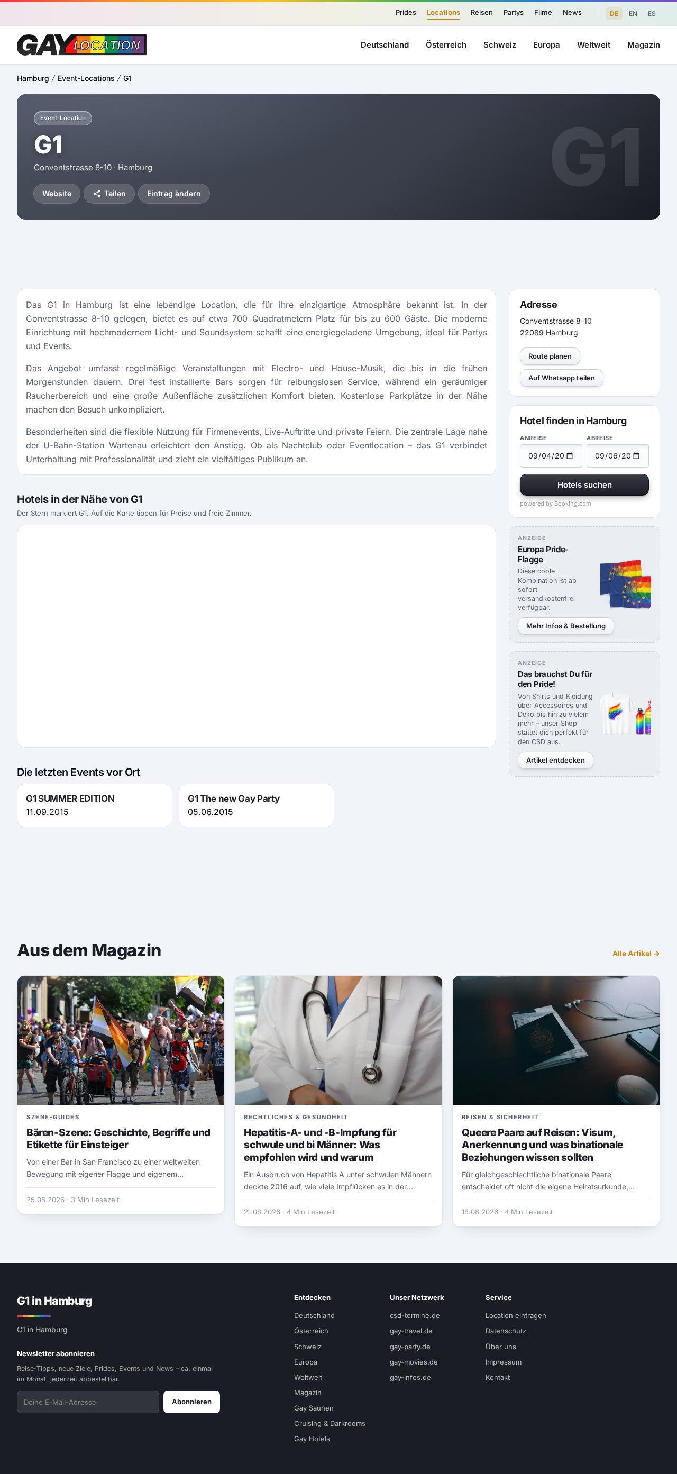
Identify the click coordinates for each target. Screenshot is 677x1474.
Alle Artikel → (636, 953)
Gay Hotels (312, 1438)
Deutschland (385, 45)
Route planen (550, 356)
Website (56, 193)
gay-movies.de (414, 1362)
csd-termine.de (415, 1315)
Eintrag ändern (174, 193)
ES (652, 13)
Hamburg (33, 78)
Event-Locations (86, 78)
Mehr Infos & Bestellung (566, 625)
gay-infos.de (410, 1377)
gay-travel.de (411, 1330)
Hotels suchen (584, 485)
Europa (546, 45)
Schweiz (499, 45)
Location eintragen (516, 1315)
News (572, 12)
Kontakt (498, 1377)
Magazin (643, 45)
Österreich (446, 45)
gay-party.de (410, 1346)
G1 (127, 78)
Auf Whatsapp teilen (561, 377)
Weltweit (593, 45)
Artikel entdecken (555, 760)
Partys (514, 12)
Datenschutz (506, 1330)
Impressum (504, 1362)
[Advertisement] (338, 254)
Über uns (501, 1346)
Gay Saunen (314, 1408)
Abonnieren (192, 1401)
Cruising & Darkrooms (329, 1423)
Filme (543, 12)
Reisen (482, 12)
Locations (443, 12)
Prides (406, 12)
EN (633, 13)
